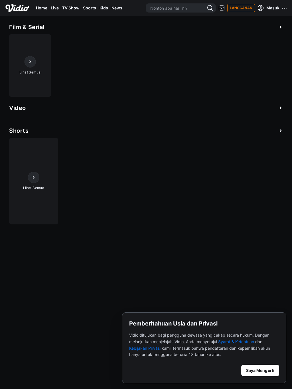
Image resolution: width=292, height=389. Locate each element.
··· (284, 8)
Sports (89, 7)
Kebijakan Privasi (145, 348)
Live (55, 7)
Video (17, 108)
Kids (104, 7)
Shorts (19, 130)
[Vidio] (17, 8)
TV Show (71, 7)
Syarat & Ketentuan (236, 341)
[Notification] (221, 8)
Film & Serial (26, 27)
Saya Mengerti (260, 370)
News (116, 7)
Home (41, 7)
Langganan (241, 8)
